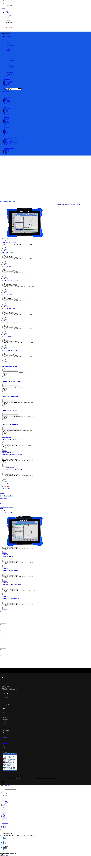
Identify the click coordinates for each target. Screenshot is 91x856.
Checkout (7, 803)
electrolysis (6, 119)
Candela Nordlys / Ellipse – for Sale (11, 381)
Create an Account (6, 785)
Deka (5, 112)
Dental (5, 113)
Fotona (5, 125)
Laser (5, 131)
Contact (4, 815)
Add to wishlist (5, 238)
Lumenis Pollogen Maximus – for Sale (12, 454)
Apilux (5, 96)
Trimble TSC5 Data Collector (9, 309)
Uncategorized (7, 150)
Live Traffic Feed (10, 753)
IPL (5, 130)
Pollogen (6, 139)
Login (1, 792)
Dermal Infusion (7, 114)
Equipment (6, 122)
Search (20, 88)
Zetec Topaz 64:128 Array (9, 242)
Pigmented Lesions (8, 138)
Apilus (5, 94)
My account (4, 799)
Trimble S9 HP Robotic (8, 337)
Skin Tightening (7, 143)
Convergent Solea (7, 108)
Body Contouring (7, 100)
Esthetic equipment (8, 124)
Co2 (5, 107)
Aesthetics (6, 92)
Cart (6, 801)
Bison (5, 99)
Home (3, 797)
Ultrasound (6, 149)
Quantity (4, 247)
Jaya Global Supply (13, 777)
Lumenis (6, 132)
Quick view (11, 238)
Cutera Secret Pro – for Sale (9, 410)
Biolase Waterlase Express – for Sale (11, 439)
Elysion (5, 120)
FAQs (3, 816)
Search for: (4, 88)
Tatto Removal (7, 146)
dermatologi (6, 115)
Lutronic (6, 133)
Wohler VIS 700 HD (7, 253)
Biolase (5, 98)
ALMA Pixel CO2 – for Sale (9, 366)
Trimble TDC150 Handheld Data (10, 323)
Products (4, 804)
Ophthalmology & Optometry (10, 137)
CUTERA (6, 110)
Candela (6, 102)
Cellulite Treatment (8, 104)
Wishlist (6, 802)
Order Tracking (5, 820)
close (7, 855)
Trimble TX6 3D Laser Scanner (10, 295)
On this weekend (8, 20)
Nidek (5, 135)
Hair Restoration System (9, 128)
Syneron (6, 145)
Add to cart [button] (4, 249)
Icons (3, 817)
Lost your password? (4, 793)
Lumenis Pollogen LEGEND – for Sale (12, 469)
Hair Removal (7, 127)
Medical (5, 134)
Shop (3, 824)
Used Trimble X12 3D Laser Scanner (11, 281)
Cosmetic (6, 109)
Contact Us (4, 805)
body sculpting (7, 101)
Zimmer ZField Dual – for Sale (10, 396)
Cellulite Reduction (8, 103)
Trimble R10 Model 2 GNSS (9, 351)
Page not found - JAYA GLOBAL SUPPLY (8, 763)
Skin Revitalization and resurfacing (11, 142)
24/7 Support (7, 25)
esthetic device (7, 123)
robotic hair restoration (8, 141)
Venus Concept (7, 151)
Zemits (5, 152)
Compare (16, 238)
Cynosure (6, 111)
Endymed (6, 121)
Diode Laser (6, 117)
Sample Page (5, 822)
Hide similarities (7, 832)
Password (2, 790)
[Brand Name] (3, 622)
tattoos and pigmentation (9, 148)
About (3, 798)
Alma (5, 93)
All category (6, 91)
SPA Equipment (7, 144)
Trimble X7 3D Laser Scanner (10, 267)
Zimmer (5, 153)
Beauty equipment (7, 97)
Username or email (4, 787)
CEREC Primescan (8, 105)
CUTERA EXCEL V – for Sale (10, 424)
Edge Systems (7, 118)
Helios (5, 129)
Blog (3, 809)
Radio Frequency (7, 140)
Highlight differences (8, 833)
